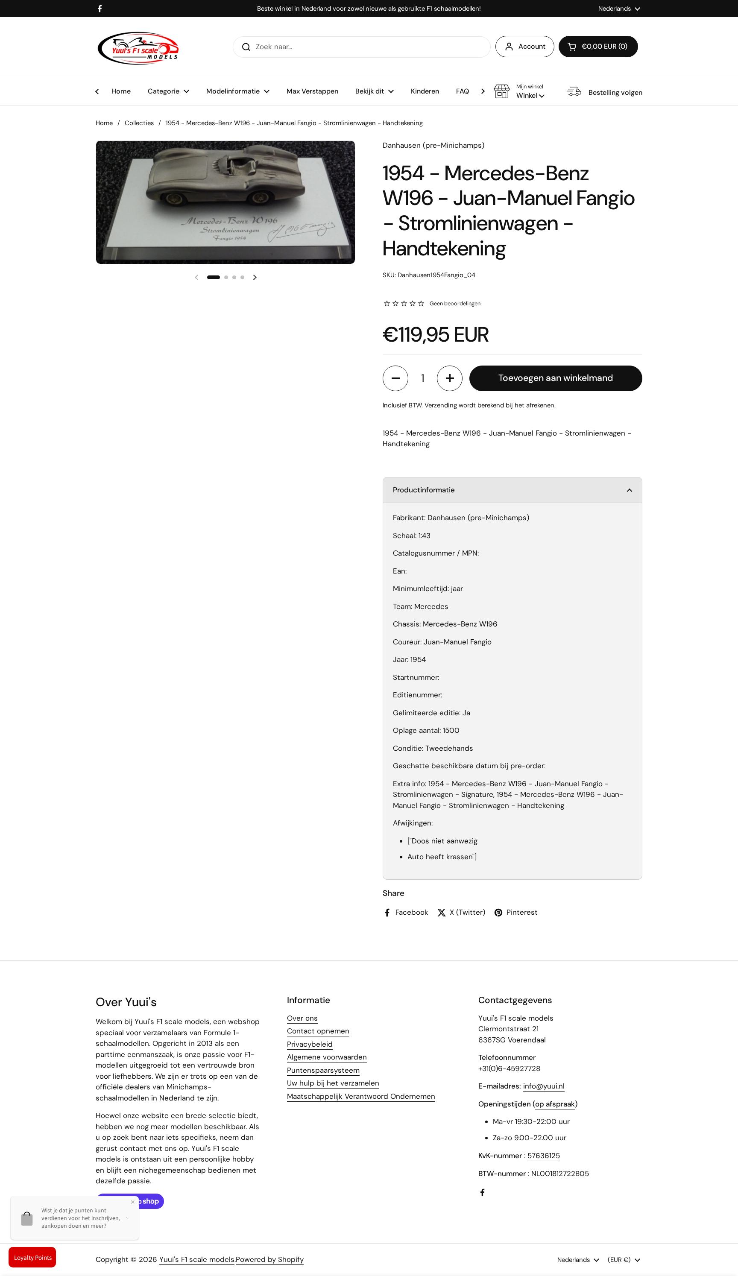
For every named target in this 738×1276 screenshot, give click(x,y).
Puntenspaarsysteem (323, 1070)
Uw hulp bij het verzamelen (333, 1083)
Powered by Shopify (270, 1259)
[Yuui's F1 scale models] (138, 47)
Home (104, 123)
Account (531, 46)
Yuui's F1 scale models (196, 1259)
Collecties (139, 123)
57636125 (543, 1155)
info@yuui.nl (544, 1086)
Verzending (441, 405)
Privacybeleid (310, 1044)
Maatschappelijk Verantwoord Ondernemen (361, 1096)
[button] (519, 91)
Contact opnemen (318, 1031)
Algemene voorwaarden (327, 1057)
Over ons (302, 1018)
